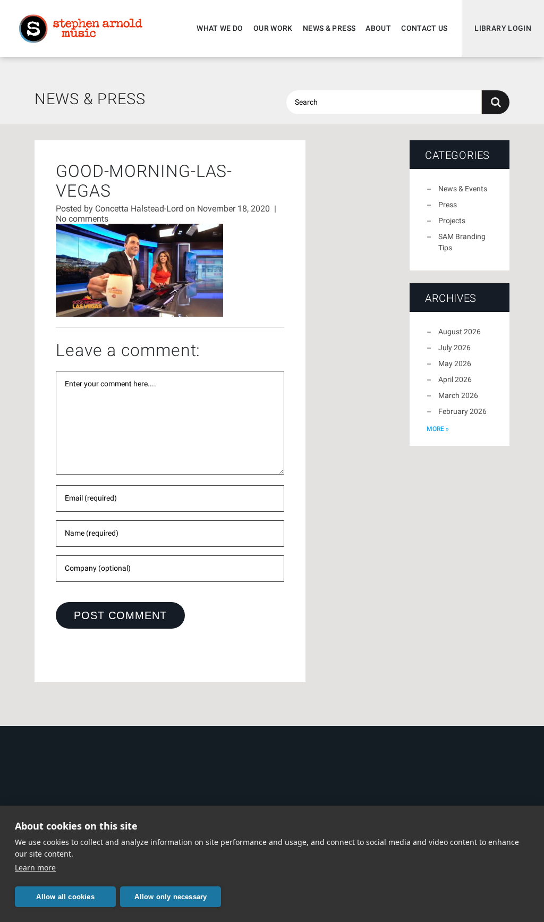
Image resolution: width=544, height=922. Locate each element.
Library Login (502, 28)
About (378, 28)
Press (447, 204)
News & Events (462, 188)
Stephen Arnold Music (80, 28)
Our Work (273, 28)
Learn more (35, 867)
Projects (451, 220)
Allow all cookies (65, 897)
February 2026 (462, 411)
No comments (82, 219)
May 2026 (454, 363)
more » (438, 429)
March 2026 (458, 395)
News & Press (329, 28)
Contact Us (424, 28)
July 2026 (454, 347)
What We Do (220, 28)
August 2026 (459, 331)
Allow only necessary (170, 897)
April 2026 (455, 379)
